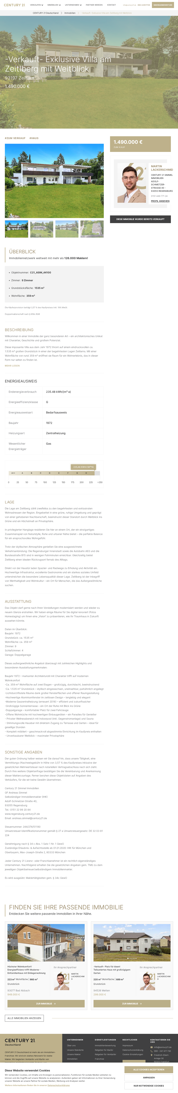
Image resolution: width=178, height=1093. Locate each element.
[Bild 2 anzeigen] (41, 229)
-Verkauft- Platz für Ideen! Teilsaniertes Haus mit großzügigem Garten (112, 969)
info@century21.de (129, 5)
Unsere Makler (74, 1054)
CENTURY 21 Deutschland (46, 13)
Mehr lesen (12, 366)
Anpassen (149, 1077)
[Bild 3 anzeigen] (67, 229)
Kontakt (111, 5)
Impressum (128, 1045)
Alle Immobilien (24, 1018)
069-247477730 (144, 5)
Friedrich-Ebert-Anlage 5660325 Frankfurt (161, 1058)
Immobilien (52, 5)
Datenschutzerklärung (133, 1050)
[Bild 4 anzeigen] (92, 229)
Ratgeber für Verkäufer (105, 1054)
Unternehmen (72, 5)
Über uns (71, 1045)
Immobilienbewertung (163, 5)
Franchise (99, 1059)
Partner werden (94, 5)
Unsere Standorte (75, 1050)
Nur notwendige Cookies (149, 1085)
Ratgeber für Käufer (104, 1050)
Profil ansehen (160, 201)
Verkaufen (35, 5)
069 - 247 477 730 (162, 1051)
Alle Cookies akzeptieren (148, 1069)
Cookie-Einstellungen (133, 1054)
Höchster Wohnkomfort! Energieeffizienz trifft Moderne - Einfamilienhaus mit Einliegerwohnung (26, 969)
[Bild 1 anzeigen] (16, 229)
